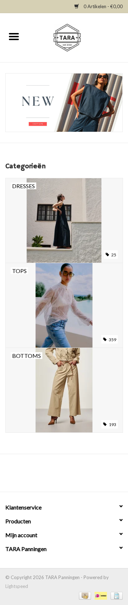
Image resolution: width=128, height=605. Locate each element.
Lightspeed (16, 586)
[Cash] (84, 595)
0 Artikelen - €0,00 (102, 6)
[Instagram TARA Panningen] (70, 475)
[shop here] (64, 102)
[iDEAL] (100, 595)
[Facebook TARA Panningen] (58, 475)
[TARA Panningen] (78, 37)
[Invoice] (115, 595)
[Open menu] (14, 36)
